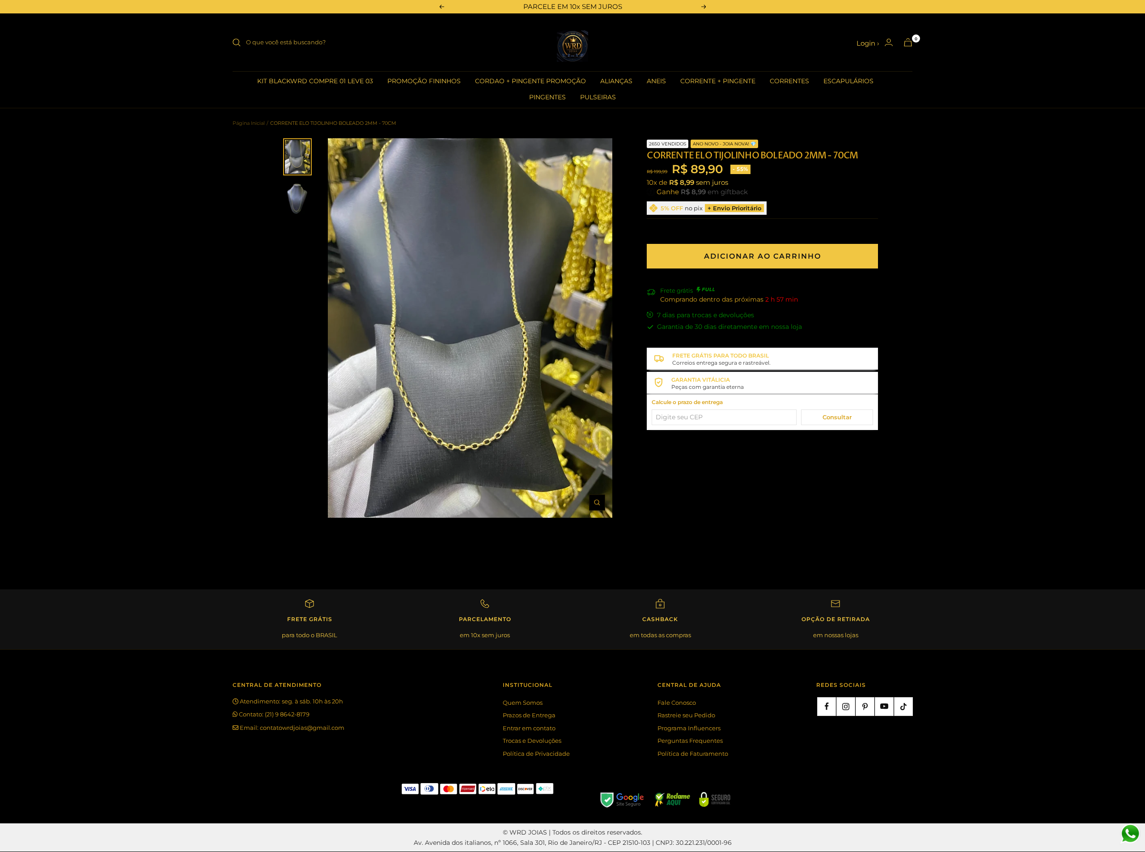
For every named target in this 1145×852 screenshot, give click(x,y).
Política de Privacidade (536, 753)
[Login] (889, 42)
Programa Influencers (689, 728)
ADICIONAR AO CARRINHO (762, 256)
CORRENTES (789, 81)
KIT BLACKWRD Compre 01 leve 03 (315, 81)
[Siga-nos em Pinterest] (865, 707)
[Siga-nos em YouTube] (884, 707)
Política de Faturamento (692, 753)
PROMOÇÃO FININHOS (424, 81)
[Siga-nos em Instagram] (846, 707)
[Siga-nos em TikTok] (903, 707)
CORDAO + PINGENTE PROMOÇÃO (530, 81)
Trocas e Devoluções (532, 740)
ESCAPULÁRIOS (848, 81)
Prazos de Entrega (529, 715)
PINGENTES (547, 97)
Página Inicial (249, 123)
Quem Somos (523, 702)
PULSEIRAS (598, 97)
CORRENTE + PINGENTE (717, 81)
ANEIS (656, 81)
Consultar (837, 417)
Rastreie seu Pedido (686, 715)
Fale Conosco (676, 702)
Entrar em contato (529, 728)
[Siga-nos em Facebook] (826, 707)
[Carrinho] (907, 42)
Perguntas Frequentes (690, 740)
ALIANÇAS (616, 81)
